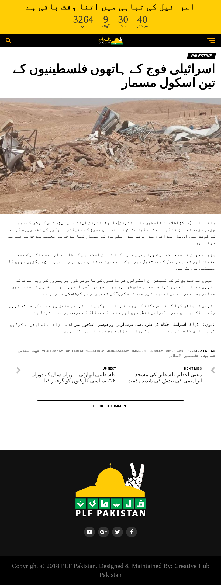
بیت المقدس (27, 351)
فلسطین (190, 356)
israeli (138, 351)
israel (155, 351)
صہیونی (207, 356)
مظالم (174, 356)
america (173, 351)
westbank (51, 351)
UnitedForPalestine (84, 351)
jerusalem (117, 351)
